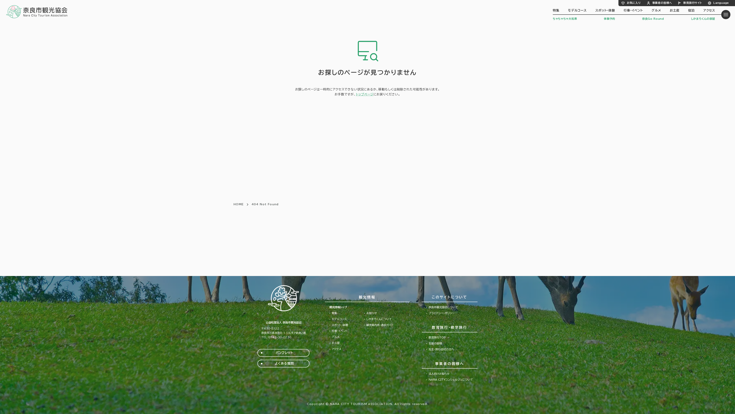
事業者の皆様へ (662, 3)
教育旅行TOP (437, 337)
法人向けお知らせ (439, 373)
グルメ (656, 10)
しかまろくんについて (379, 319)
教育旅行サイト (692, 3)
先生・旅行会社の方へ (441, 349)
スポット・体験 (605, 10)
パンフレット (284, 352)
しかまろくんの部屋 (703, 18)
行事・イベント (633, 10)
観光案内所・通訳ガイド (380, 325)
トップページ (364, 94)
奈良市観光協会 (37, 11)
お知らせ (371, 313)
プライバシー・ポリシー (441, 313)
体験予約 (609, 18)
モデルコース (577, 10)
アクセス (709, 10)
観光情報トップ (338, 307)
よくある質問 (284, 363)
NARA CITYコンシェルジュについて (451, 379)
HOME (239, 204)
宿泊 (691, 10)
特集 (556, 10)
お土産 (674, 10)
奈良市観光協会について (443, 307)
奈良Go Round (653, 18)
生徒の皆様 (435, 343)
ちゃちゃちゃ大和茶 (565, 18)
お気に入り (634, 3)
